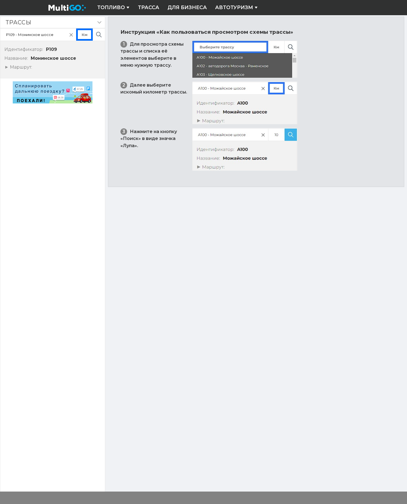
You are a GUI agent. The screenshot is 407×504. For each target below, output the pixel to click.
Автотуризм (234, 8)
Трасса (148, 8)
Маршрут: (20, 67)
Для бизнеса (187, 8)
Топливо (111, 8)
